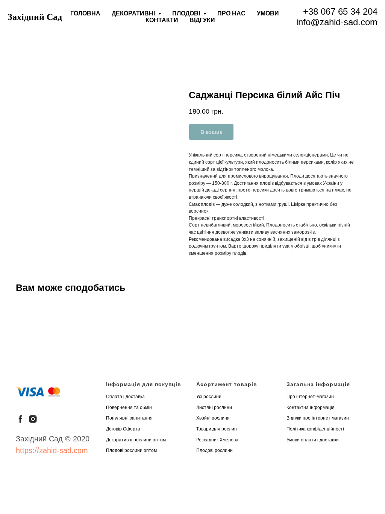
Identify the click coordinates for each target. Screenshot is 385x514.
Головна (85, 13)
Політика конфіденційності (315, 429)
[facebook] (20, 419)
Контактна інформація (310, 407)
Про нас (231, 13)
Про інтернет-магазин (310, 396)
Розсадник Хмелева (217, 440)
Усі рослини (208, 396)
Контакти (162, 20)
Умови (268, 13)
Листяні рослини (214, 407)
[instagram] (33, 419)
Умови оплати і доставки (312, 440)
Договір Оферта (123, 429)
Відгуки (202, 20)
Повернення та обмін (129, 407)
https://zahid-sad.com (52, 450)
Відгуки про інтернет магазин (317, 418)
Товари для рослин (216, 429)
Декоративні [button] (134, 13)
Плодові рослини (214, 450)
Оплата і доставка (125, 396)
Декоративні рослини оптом (136, 440)
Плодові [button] (187, 13)
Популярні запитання (129, 418)
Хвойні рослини (213, 418)
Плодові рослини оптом (131, 450)
